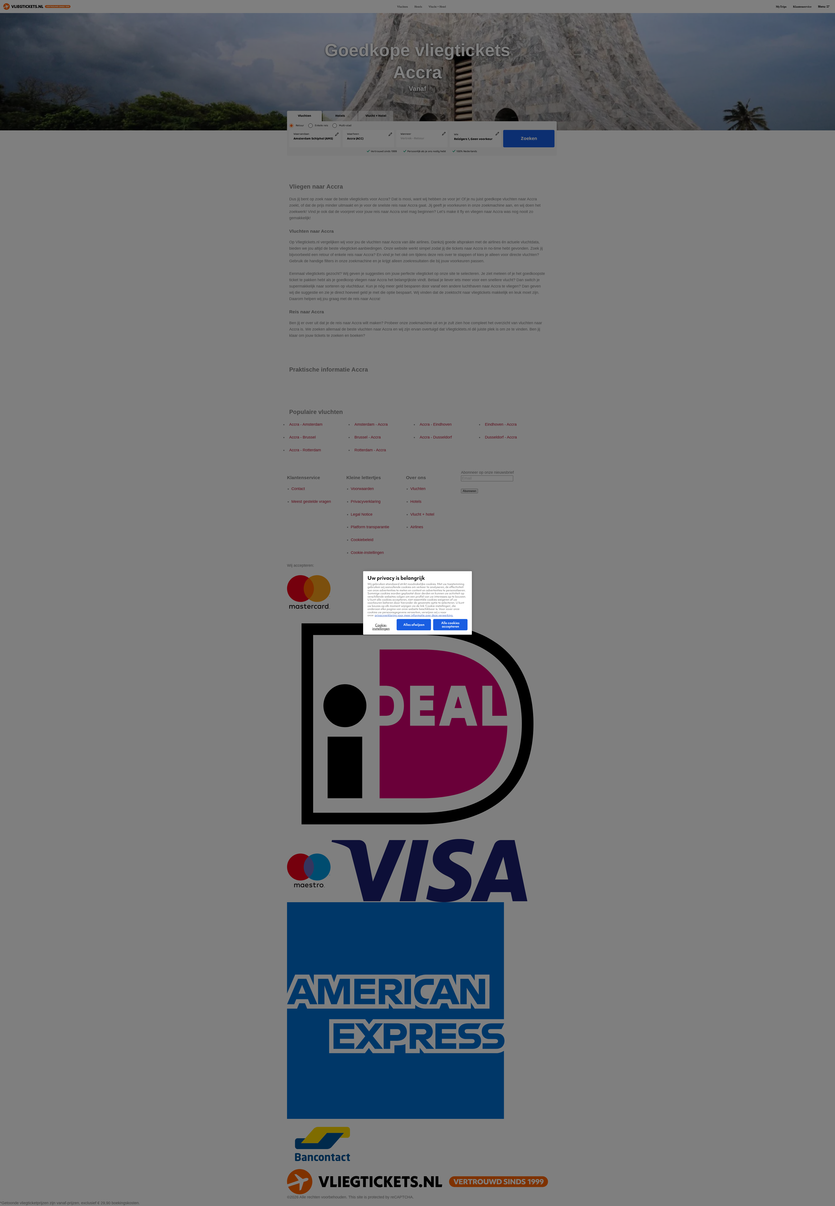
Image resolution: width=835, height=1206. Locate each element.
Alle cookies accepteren (450, 625)
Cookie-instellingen (381, 626)
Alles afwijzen (413, 625)
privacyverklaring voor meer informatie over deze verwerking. (414, 615)
